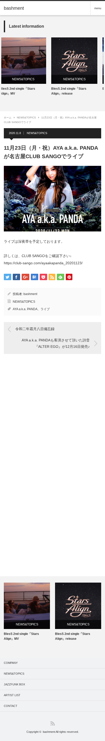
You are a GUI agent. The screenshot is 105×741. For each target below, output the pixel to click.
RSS (52, 723)
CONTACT (10, 705)
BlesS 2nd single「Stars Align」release (36, 91)
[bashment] (14, 8)
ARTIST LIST (12, 695)
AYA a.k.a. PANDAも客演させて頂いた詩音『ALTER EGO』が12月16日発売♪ (56, 343)
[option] (41, 66)
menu (97, 8)
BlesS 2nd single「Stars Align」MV (21, 636)
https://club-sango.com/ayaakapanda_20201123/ (43, 263)
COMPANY (11, 662)
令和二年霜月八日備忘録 (35, 329)
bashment (30, 294)
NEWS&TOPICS (41, 79)
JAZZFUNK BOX (14, 684)
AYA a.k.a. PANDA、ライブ (31, 309)
